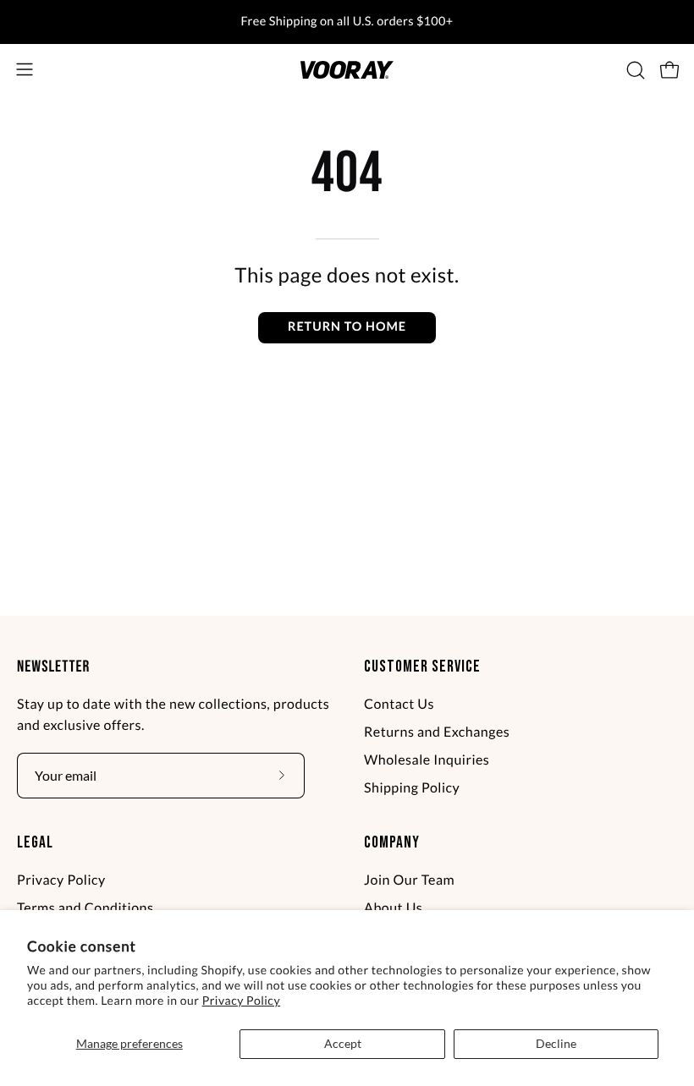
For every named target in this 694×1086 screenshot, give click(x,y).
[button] (634, 70)
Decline (556, 1043)
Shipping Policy (412, 788)
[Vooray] (347, 70)
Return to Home (347, 327)
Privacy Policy (241, 1000)
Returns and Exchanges (436, 732)
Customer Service (422, 666)
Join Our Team (409, 880)
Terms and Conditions (85, 908)
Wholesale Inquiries (426, 760)
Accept (342, 1043)
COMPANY (392, 842)
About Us (393, 908)
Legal (35, 842)
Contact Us (399, 704)
